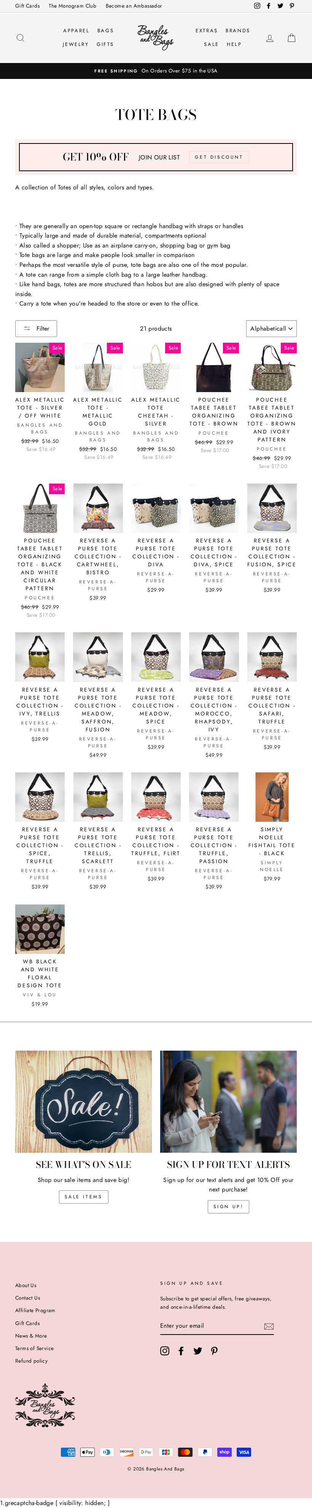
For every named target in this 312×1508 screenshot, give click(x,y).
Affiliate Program (35, 1310)
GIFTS (105, 44)
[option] (156, 71)
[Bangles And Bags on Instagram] (164, 1350)
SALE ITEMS (84, 1196)
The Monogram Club (72, 5)
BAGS (105, 30)
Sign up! (228, 1206)
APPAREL (76, 30)
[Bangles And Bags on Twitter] (197, 1350)
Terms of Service (34, 1348)
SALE (211, 44)
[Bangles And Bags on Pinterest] (214, 1350)
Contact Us (27, 1298)
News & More (31, 1335)
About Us (25, 1285)
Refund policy (31, 1361)
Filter (42, 328)
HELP (234, 44)
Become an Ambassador (134, 5)
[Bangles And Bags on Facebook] (181, 1350)
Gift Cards (27, 5)
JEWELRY (76, 44)
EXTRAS (207, 30)
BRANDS (238, 30)
